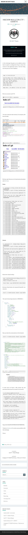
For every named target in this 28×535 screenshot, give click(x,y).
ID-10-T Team (14, 41)
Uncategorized (7, 498)
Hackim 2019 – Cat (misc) (9, 513)
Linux (5, 490)
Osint (5, 444)
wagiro (18, 24)
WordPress (17, 532)
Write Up (9, 444)
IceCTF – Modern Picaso (9, 515)
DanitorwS (9, 428)
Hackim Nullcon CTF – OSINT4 (10, 520)
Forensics (6, 488)
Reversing (6, 496)
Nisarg (24, 532)
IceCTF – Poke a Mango (9, 518)
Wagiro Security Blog (8, 1)
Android (5, 485)
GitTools (7, 181)
